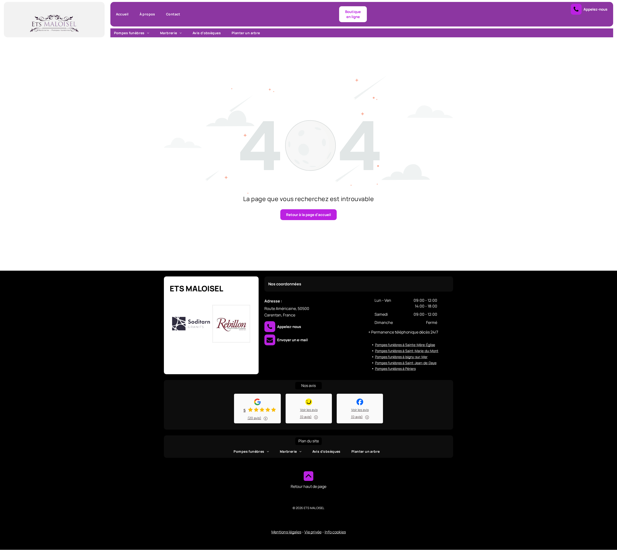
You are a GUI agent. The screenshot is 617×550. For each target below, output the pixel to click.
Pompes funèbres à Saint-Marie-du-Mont (406, 350)
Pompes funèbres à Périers (395, 368)
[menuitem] (124, 14)
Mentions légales (286, 532)
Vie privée (313, 532)
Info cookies (335, 532)
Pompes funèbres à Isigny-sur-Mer (401, 356)
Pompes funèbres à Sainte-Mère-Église (405, 344)
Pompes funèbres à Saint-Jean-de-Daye (405, 362)
